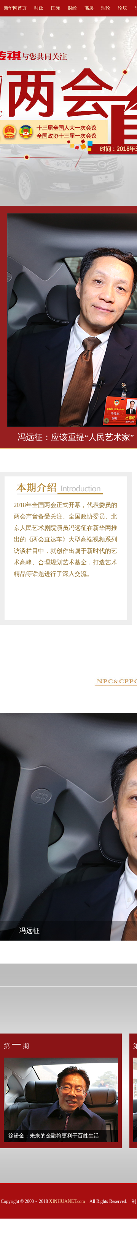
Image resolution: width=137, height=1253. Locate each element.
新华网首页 (15, 8)
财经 (72, 8)
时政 (38, 8)
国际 (55, 8)
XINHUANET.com (67, 1201)
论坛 (122, 8)
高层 (89, 8)
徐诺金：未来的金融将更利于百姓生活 (53, 1136)
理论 (105, 8)
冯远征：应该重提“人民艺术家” (76, 437)
